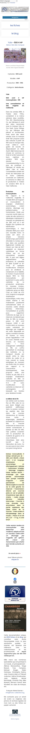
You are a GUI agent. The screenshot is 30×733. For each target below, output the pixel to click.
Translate (12, 3)
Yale (9, 42)
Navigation (19, 18)
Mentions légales (15, 719)
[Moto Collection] (15, 711)
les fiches (15, 25)
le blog (15, 33)
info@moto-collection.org (15, 693)
